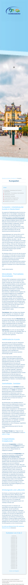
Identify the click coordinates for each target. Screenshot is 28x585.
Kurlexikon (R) (14, 558)
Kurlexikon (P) (14, 556)
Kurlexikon (8, 178)
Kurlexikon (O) (14, 554)
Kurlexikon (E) (14, 542)
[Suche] (20, 128)
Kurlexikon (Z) (14, 568)
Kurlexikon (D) (14, 541)
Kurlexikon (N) (14, 553)
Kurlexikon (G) (14, 545)
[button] (14, 67)
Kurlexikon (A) (14, 537)
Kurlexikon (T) (14, 561)
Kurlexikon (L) (14, 550)
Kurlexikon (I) (14, 548)
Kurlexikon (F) (14, 543)
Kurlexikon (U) (14, 562)
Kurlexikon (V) (14, 564)
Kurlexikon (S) (14, 560)
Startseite (4, 178)
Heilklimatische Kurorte (9, 194)
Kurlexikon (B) (14, 538)
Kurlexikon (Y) (14, 566)
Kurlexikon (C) (14, 539)
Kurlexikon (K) (14, 178)
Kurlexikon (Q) (14, 557)
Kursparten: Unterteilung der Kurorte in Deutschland (13, 191)
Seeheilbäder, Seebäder (9, 196)
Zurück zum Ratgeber (14, 571)
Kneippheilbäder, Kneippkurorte (11, 198)
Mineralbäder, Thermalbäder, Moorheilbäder (14, 193)
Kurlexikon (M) (14, 552)
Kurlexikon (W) (14, 565)
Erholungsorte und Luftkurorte (11, 199)
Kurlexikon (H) (14, 546)
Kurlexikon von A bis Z (9, 201)
